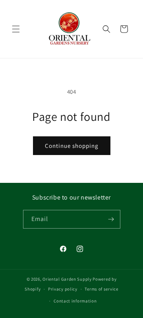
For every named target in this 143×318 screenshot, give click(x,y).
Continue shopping (72, 145)
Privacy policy (62, 289)
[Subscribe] (111, 219)
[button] (16, 29)
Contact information (75, 301)
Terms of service (101, 289)
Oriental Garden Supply (67, 279)
